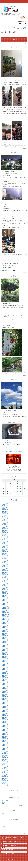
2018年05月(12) (5, 616)
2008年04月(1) (5, 774)
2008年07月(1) (5, 771)
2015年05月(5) (5, 665)
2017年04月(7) (5, 634)
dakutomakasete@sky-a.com (8, 853)
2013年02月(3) (5, 702)
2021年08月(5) (5, 564)
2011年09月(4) (5, 725)
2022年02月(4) (5, 555)
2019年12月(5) (5, 591)
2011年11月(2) (5, 722)
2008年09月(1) (5, 768)
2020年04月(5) (5, 585)
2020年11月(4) (5, 576)
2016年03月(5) (5, 652)
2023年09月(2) (5, 538)
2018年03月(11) (5, 619)
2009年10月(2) (5, 753)
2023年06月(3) (5, 542)
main (14, 451)
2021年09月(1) (5, 562)
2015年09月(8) (5, 660)
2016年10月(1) (5, 642)
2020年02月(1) (5, 588)
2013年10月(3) (5, 691)
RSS (3, 813)
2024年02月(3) (5, 534)
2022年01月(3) (5, 557)
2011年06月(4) (5, 729)
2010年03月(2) (5, 748)
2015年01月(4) (5, 671)
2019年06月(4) (5, 599)
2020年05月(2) (5, 584)
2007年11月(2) (5, 776)
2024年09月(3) (5, 527)
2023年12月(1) (5, 536)
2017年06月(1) (5, 631)
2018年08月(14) (5, 612)
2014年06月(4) (5, 680)
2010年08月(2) (5, 741)
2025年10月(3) (5, 513)
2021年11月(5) (5, 560)
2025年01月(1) (5, 522)
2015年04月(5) (5, 667)
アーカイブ (14, 500)
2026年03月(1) (5, 508)
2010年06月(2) (5, 744)
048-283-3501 (5, 849)
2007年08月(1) (5, 780)
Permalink (4, 146)
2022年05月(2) (5, 553)
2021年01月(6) (5, 573)
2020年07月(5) (5, 581)
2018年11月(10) (5, 608)
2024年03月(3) (5, 532)
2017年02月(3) (5, 637)
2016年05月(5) (5, 649)
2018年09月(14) (5, 611)
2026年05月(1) (5, 505)
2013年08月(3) (5, 694)
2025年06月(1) (5, 518)
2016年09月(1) (5, 644)
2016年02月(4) (5, 653)
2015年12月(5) (5, 656)
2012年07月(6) (5, 711)
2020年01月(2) (5, 589)
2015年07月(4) (5, 663)
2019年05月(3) (5, 600)
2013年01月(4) (5, 703)
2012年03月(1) (5, 717)
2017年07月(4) (5, 630)
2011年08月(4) (5, 726)
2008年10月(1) (5, 767)
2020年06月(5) (5, 583)
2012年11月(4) (5, 706)
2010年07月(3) (5, 742)
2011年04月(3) (5, 732)
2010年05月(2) (5, 745)
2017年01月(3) (5, 638)
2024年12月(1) (5, 523)
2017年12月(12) (5, 623)
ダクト (10, 837)
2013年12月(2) (5, 688)
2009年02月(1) (5, 763)
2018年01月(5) (5, 622)
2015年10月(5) (5, 658)
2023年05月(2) (5, 543)
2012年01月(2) (5, 719)
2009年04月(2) (5, 760)
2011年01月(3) (5, 736)
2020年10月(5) (5, 577)
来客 (3, 803)
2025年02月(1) (5, 520)
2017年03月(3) (5, 635)
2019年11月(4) (5, 592)
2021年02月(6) (5, 572)
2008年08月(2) (5, 770)
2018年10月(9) (5, 610)
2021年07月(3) (5, 565)
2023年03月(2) (5, 546)
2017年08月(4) (5, 629)
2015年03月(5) (5, 668)
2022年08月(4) (5, 550)
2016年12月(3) (5, 639)
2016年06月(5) (5, 648)
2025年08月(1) (5, 515)
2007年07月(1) (5, 782)
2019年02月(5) (5, 604)
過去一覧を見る (22, 805)
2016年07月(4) (5, 646)
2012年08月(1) (5, 710)
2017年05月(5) (5, 633)
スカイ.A (3, 841)
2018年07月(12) (5, 614)
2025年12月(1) (5, 512)
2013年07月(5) (5, 695)
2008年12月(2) (5, 766)
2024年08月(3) (5, 528)
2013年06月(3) (5, 696)
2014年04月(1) (5, 683)
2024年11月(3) (5, 524)
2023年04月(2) (5, 545)
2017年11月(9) (5, 625)
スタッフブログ (15, 27)
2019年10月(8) (5, 593)
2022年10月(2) (5, 549)
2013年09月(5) (5, 692)
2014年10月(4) (5, 675)
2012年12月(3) (5, 705)
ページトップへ (24, 834)
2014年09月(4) (5, 676)
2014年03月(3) (5, 684)
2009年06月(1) (5, 757)
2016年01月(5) (5, 654)
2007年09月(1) (5, 779)
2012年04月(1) (5, 715)
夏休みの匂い (5, 802)
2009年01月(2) (5, 764)
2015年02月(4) (5, 669)
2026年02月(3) (5, 509)
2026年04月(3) (5, 507)
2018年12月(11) (5, 607)
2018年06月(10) (5, 615)
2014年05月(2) (5, 682)
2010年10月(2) (5, 738)
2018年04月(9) (5, 618)
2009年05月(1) (5, 759)
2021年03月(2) (5, 570)
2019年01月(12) (5, 606)
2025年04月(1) (5, 519)
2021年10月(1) (5, 561)
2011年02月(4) (5, 734)
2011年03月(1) (5, 733)
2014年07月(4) (5, 679)
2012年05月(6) (5, 714)
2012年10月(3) (5, 707)
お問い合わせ (4, 838)
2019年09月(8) (5, 595)
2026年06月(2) (5, 504)
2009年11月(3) (5, 752)
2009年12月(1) (5, 751)
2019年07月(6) (5, 597)
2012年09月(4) (5, 709)
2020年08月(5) (5, 580)
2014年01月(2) (5, 687)
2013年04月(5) (5, 699)
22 (10, 491)
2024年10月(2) (5, 526)
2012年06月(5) (5, 713)
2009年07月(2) (5, 756)
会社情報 (7, 837)
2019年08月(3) (5, 596)
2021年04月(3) (5, 569)
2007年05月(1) (5, 785)
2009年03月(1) (5, 761)
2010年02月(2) (5, 749)
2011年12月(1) (5, 721)
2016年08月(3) (5, 645)
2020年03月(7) (5, 587)
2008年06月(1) (5, 772)
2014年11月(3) (5, 673)
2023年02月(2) (5, 547)
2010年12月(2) (5, 737)
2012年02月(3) (5, 718)
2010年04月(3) (5, 747)
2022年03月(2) (5, 554)
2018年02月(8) (5, 621)
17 (17, 488)
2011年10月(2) (5, 724)
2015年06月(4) (5, 664)
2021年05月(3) (5, 568)
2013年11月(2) (5, 690)
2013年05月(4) (5, 698)
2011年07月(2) (5, 728)
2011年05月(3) (5, 730)
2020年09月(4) (5, 579)
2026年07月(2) (5, 503)
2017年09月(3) (5, 627)
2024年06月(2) (5, 530)
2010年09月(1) (5, 740)
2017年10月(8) (5, 626)
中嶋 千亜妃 (23, 27)
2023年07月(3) (5, 541)
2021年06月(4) (5, 566)
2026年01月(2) (5, 511)
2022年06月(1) (5, 551)
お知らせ (22, 837)
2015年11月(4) (5, 657)
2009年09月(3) (5, 755)
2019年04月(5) (5, 602)
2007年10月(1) (5, 778)
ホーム (9, 27)
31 (17, 493)
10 (17, 486)
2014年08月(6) (5, 677)
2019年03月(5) (5, 603)
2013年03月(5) (5, 700)
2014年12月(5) (5, 672)
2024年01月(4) (5, 535)
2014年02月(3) (5, 686)
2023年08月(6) (5, 539)
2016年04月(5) (5, 650)
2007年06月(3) (5, 783)
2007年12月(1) (5, 775)
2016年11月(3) (5, 641)
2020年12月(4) (5, 574)
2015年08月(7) (5, 661)
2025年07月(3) (5, 516)
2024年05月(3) (5, 531)
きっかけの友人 (5, 800)
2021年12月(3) (5, 558)
